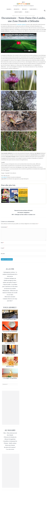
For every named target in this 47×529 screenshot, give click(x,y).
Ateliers (26, 12)
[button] (11, 9)
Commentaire (4, 227)
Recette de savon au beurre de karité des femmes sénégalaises (23, 211)
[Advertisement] (10, 408)
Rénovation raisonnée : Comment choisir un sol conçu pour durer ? (10, 298)
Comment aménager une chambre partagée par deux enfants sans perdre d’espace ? (10, 280)
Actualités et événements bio (10, 441)
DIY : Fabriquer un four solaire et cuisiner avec (23, 214)
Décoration (16, 9)
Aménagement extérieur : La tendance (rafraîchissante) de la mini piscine (10, 274)
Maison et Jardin (18, 12)
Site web (3, 253)
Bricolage (24, 9)
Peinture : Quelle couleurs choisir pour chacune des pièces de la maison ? (10, 445)
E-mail (2, 248)
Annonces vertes (32, 15)
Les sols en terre (10, 449)
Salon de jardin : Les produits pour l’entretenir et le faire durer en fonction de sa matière (10, 286)
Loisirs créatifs (33, 9)
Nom (2, 242)
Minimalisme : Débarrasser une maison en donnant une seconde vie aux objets (10, 292)
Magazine (9, 9)
